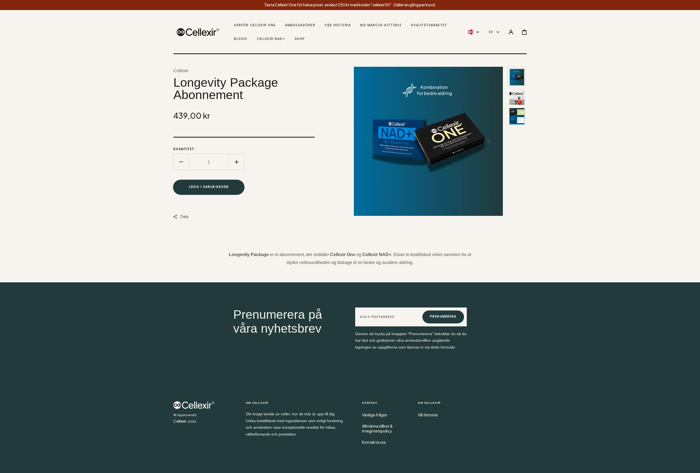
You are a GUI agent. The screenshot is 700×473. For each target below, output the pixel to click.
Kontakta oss (374, 442)
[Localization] (473, 32)
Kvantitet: (184, 149)
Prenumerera (443, 316)
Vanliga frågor (374, 415)
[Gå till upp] (692, 465)
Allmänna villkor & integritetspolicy (377, 428)
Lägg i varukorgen (209, 187)
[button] (511, 32)
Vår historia (428, 415)
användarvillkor (418, 340)
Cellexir (179, 421)
